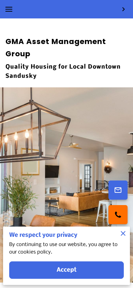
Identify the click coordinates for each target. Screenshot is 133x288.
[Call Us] (118, 214)
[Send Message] (118, 190)
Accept (67, 270)
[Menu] (8, 9)
